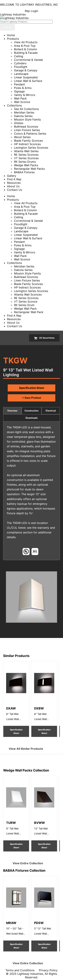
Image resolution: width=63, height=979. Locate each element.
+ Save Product (31, 397)
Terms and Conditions (19, 970)
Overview (12, 410)
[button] (31, 597)
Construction (31, 410)
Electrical (51, 410)
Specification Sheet (31, 388)
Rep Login (31, 11)
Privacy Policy (48, 970)
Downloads (32, 418)
